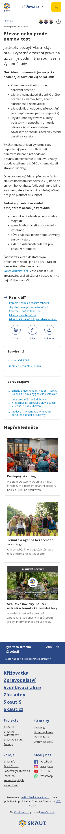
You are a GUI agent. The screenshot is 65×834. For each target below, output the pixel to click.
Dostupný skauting (21, 476)
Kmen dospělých (14, 780)
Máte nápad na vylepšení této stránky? (28, 658)
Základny (14, 695)
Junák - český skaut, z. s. (34, 797)
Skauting (39, 727)
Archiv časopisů (43, 741)
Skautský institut (14, 739)
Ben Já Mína (41, 737)
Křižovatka (30, 7)
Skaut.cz (13, 709)
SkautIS (12, 702)
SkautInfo (9, 761)
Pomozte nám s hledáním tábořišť (29, 303)
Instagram (46, 766)
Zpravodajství (20, 680)
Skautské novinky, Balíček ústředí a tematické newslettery (32, 606)
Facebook (46, 761)
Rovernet (9, 775)
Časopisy (41, 721)
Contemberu (21, 812)
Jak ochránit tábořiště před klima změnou (33, 319)
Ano (49, 647)
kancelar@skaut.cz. (16, 271)
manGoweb (47, 812)
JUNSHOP (9, 727)
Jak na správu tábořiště (22, 315)
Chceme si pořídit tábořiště (25, 311)
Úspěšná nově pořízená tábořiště (28, 307)
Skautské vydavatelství (11, 733)
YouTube (45, 771)
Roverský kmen (43, 732)
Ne (57, 647)
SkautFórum (11, 766)
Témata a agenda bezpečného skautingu (30, 542)
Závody (8, 744)
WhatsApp (46, 776)
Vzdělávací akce (22, 687)
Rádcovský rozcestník (17, 771)
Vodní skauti (11, 785)
